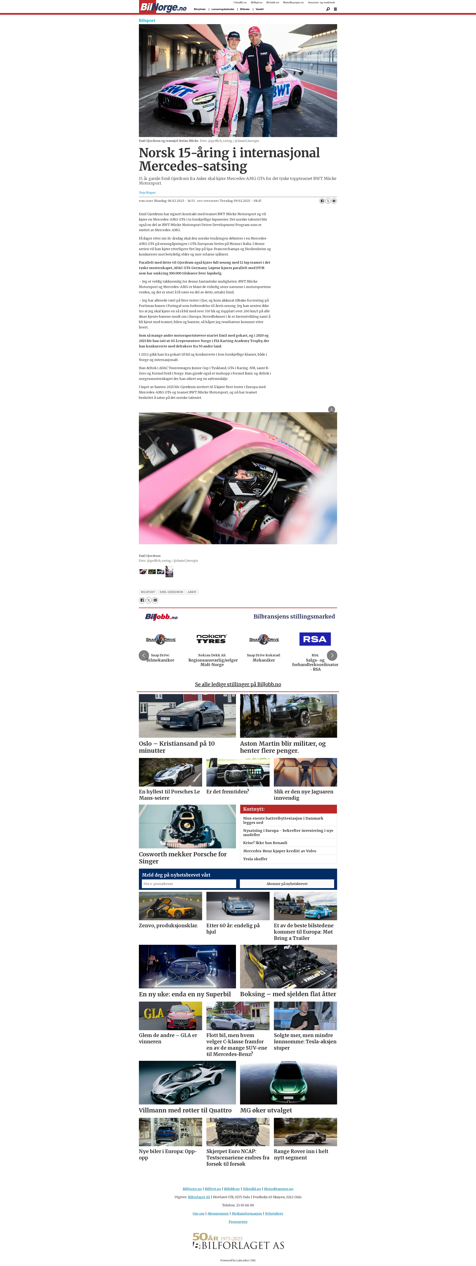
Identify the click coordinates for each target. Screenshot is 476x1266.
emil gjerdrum (171, 592)
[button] (144, 655)
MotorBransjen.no (293, 2)
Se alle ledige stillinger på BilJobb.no (238, 684)
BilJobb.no (272, 2)
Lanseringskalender (223, 9)
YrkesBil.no (240, 2)
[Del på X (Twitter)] (328, 201)
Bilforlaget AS (199, 1197)
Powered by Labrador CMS (238, 1260)
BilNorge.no (192, 1189)
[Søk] (328, 9)
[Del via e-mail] (334, 201)
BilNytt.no (256, 2)
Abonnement (218, 1214)
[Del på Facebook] (322, 201)
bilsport (148, 592)
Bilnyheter (200, 9)
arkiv (192, 592)
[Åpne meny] (335, 9)
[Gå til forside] (162, 6)
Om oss (199, 1214)
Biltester (245, 9)
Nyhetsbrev (274, 1214)
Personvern (238, 1222)
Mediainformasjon (247, 1214)
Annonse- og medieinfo (321, 2)
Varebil (260, 9)
